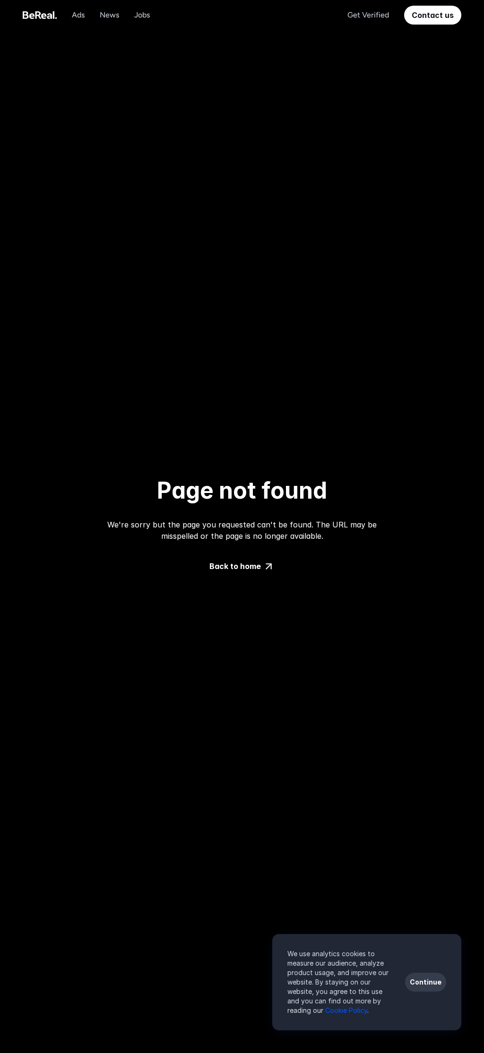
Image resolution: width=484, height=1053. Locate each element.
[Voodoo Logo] (40, 15)
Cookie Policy (346, 1010)
